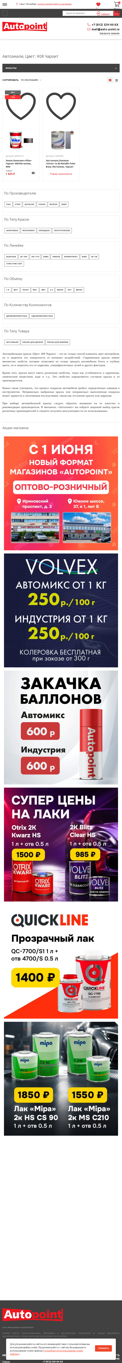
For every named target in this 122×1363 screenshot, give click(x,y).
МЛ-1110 (35, 257)
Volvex (41, 204)
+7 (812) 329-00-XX (105, 24)
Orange (56, 257)
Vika (8, 204)
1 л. (8, 290)
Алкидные (44, 230)
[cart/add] (33, 172)
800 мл (79, 290)
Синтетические (62, 230)
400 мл (60, 290)
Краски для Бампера (57, 342)
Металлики (28, 230)
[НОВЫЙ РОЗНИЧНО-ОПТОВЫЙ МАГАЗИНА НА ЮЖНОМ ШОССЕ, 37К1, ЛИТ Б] (61, 48)
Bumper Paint (71, 257)
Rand (64, 204)
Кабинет (105, 14)
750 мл (25, 290)
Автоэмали (12, 342)
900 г (35, 290)
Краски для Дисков (33, 342)
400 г (43, 290)
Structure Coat (14, 264)
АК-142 (94, 257)
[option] (61, 493)
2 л (51, 290)
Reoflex (53, 204)
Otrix (17, 204)
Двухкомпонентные (16, 316)
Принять (103, 1348)
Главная (6, 1361)
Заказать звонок (110, 33)
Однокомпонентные (42, 316)
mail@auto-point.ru (106, 29)
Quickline (29, 204)
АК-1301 (23, 257)
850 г (16, 290)
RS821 (84, 257)
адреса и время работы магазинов (54, 4)
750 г (69, 290)
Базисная (11, 257)
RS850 (45, 257)
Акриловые (12, 230)
